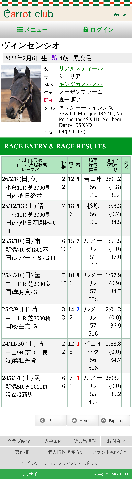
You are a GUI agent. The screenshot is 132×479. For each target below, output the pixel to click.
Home (84, 420)
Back (53, 420)
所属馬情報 (84, 441)
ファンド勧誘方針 (110, 452)
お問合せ (116, 441)
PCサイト (33, 474)
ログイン (102, 30)
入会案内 (53, 441)
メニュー (36, 30)
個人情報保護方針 (66, 452)
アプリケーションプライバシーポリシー (62, 463)
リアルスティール (81, 68)
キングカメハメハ (81, 84)
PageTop (116, 420)
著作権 (22, 452)
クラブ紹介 (18, 441)
